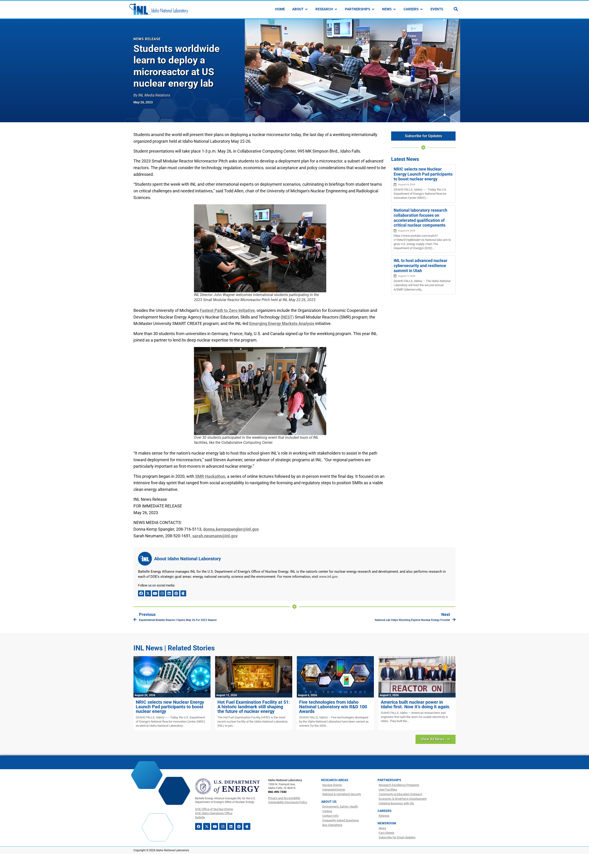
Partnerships (389, 780)
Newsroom (387, 823)
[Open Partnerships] (373, 9)
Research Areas (334, 780)
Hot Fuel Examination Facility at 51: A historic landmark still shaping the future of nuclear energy (253, 706)
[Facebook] (141, 593)
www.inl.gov (328, 577)
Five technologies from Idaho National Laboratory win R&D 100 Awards (333, 706)
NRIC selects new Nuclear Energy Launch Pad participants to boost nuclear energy (423, 174)
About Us (329, 801)
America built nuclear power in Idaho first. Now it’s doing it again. (415, 704)
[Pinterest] (176, 593)
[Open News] (394, 9)
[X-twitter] (148, 593)
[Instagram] (162, 593)
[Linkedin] (169, 593)
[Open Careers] (421, 9)
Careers (385, 811)
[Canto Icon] (183, 593)
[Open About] (306, 9)
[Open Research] (336, 9)
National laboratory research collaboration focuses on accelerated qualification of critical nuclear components (420, 218)
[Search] (456, 9)
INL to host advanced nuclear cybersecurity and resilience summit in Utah (421, 265)
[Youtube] (155, 593)
